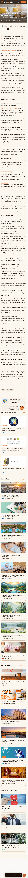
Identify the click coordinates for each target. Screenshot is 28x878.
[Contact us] (24, 875)
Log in (18, 2)
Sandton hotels (4, 183)
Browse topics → (22, 479)
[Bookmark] (16, 874)
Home (2, 5)
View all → (24, 412)
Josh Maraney (8, 25)
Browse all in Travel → (22, 665)
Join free (24, 2)
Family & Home (10, 389)
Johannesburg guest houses (7, 119)
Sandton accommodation (7, 171)
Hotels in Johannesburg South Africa (9, 108)
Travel (5, 5)
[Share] (20, 874)
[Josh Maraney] (2, 25)
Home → (24, 790)
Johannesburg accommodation (8, 50)
